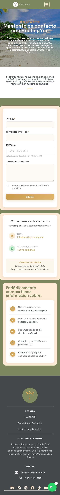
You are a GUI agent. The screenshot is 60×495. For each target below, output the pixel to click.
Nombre (10, 119)
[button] (47, 4)
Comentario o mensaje (17, 161)
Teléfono (11, 145)
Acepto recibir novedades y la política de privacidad (30, 186)
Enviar (30, 196)
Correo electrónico (17, 132)
